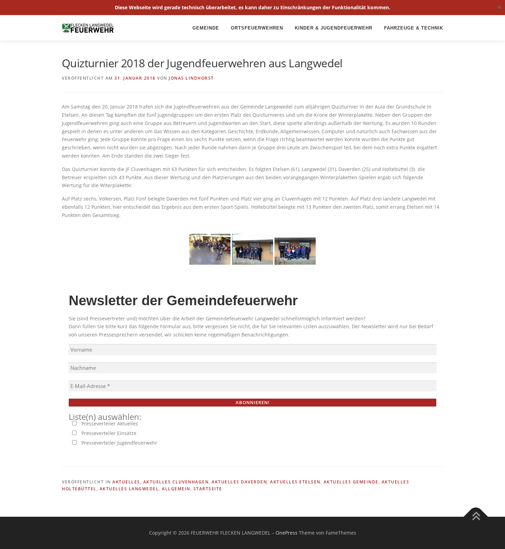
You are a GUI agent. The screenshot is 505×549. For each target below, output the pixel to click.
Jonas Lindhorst (191, 78)
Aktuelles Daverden (239, 482)
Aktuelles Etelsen (295, 482)
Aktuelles (126, 482)
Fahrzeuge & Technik (413, 28)
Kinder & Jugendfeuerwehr (333, 28)
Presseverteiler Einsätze (108, 433)
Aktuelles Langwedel (129, 489)
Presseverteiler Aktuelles (109, 423)
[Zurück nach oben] (476, 516)
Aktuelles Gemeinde (351, 482)
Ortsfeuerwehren (257, 28)
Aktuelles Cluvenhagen (176, 482)
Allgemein (176, 489)
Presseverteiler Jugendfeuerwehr (118, 442)
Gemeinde (205, 28)
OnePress (287, 532)
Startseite (207, 489)
